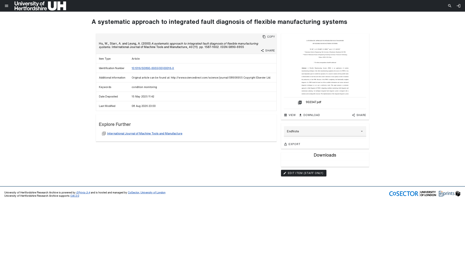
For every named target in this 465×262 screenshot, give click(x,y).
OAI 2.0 (74, 195)
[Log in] (458, 5)
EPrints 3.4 (83, 192)
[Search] (449, 5)
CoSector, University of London (146, 192)
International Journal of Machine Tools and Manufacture (144, 133)
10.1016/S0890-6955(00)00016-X (153, 68)
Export (295, 144)
